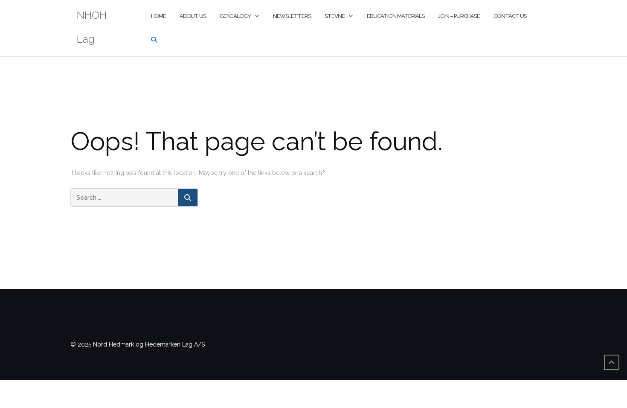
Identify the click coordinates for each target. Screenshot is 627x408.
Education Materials (395, 16)
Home (158, 16)
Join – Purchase (459, 16)
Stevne (335, 16)
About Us (193, 16)
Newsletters (292, 16)
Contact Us (510, 16)
